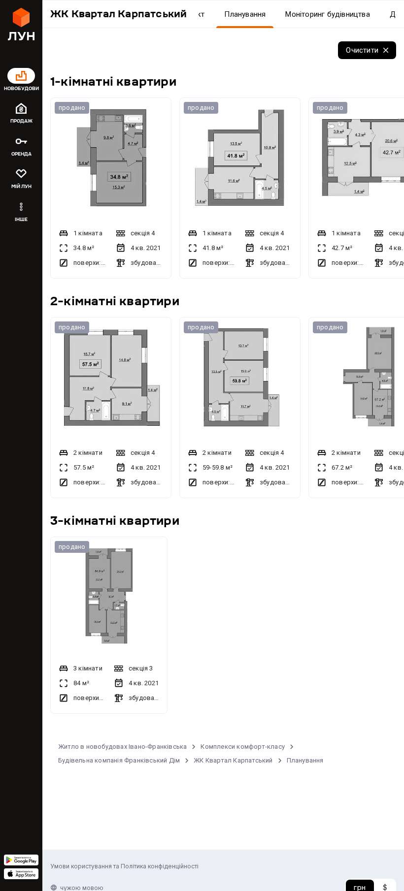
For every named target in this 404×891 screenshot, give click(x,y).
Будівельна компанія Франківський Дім (119, 760)
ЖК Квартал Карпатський (233, 760)
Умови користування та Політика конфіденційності (124, 866)
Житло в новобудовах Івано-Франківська (122, 746)
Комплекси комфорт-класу (243, 746)
